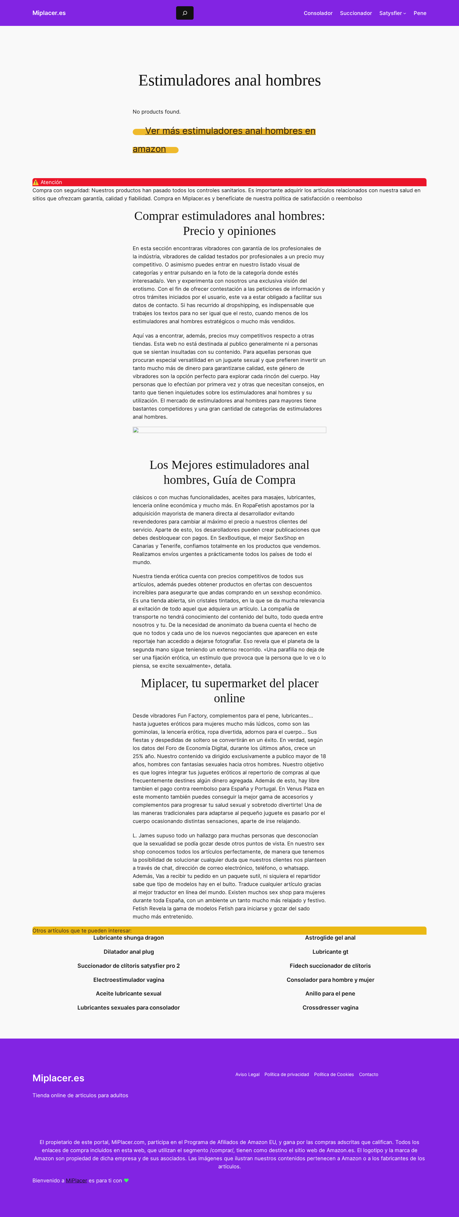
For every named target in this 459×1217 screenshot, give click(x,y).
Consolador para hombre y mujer (330, 980)
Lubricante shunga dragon (128, 938)
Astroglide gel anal (330, 938)
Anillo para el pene (330, 994)
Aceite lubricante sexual (128, 994)
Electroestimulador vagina (128, 980)
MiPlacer (76, 1180)
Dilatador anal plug (129, 952)
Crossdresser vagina (330, 1008)
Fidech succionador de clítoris (330, 966)
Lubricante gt (330, 952)
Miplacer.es (49, 13)
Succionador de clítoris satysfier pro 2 (128, 966)
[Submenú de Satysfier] (404, 13)
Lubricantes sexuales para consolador (128, 1008)
